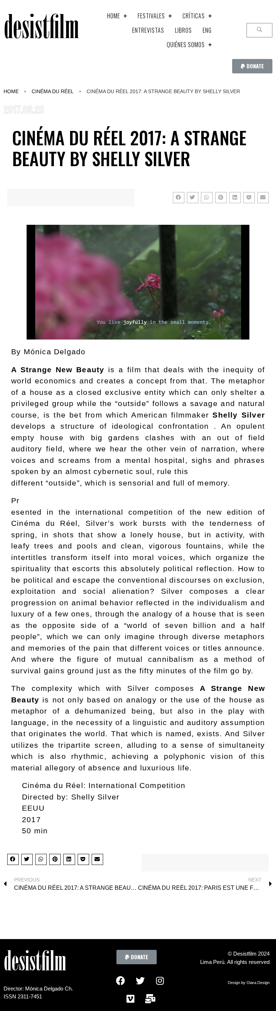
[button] (252, 66)
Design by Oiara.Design (249, 982)
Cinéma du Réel (53, 91)
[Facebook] (120, 980)
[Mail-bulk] (150, 998)
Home (11, 91)
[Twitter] (140, 980)
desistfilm (41, 30)
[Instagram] (160, 980)
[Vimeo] (130, 998)
